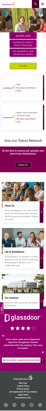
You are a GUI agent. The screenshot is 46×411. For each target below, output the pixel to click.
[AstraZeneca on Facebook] (14, 405)
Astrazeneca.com (23, 398)
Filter (23, 66)
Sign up (23, 165)
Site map (23, 383)
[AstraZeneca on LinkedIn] (23, 405)
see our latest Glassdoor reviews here (21, 360)
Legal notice (23, 395)
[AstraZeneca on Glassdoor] (40, 405)
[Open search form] (35, 4)
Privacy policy (23, 389)
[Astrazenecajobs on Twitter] (31, 405)
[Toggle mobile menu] (42, 4)
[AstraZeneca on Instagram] (6, 405)
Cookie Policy (23, 386)
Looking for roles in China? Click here (23, 43)
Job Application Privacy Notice (23, 392)
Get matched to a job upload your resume (23, 52)
